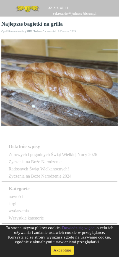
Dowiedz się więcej (78, 228)
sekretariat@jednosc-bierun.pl (74, 13)
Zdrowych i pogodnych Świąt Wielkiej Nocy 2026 (53, 154)
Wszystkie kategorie (26, 218)
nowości (16, 196)
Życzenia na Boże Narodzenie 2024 (40, 176)
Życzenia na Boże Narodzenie (35, 161)
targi (12, 203)
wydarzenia (19, 210)
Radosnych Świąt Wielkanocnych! (39, 169)
